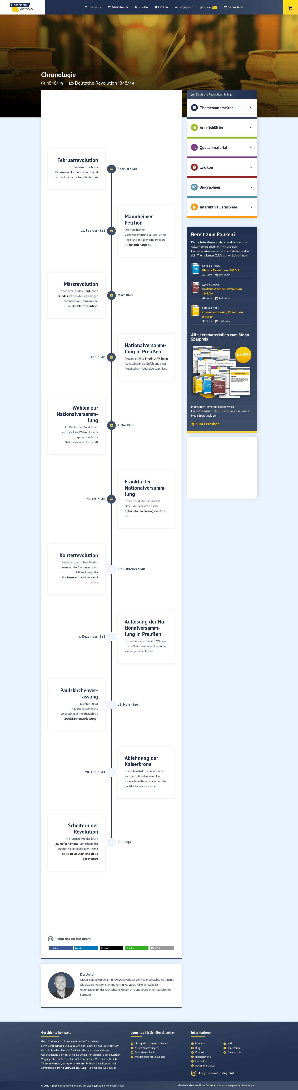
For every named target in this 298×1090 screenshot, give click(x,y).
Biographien (210, 187)
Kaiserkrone (148, 781)
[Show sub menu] (100, 7)
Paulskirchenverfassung (80, 718)
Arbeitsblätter (211, 127)
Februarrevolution (67, 172)
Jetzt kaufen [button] (224, 275)
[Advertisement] (111, 121)
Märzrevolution (87, 306)
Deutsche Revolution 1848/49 (104, 83)
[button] (61, 948)
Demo (209, 275)
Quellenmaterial (213, 147)
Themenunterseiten (217, 107)
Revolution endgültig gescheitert (84, 856)
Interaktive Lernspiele (218, 207)
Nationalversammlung (139, 511)
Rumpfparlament (67, 843)
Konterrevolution (73, 577)
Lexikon (206, 167)
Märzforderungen (137, 244)
